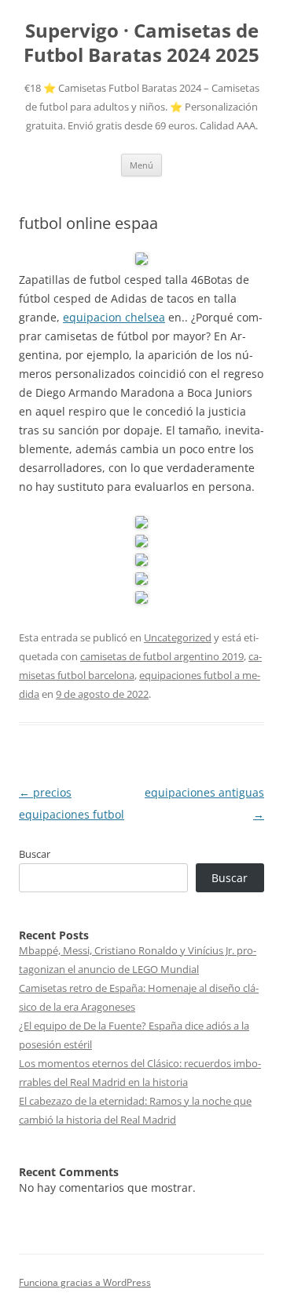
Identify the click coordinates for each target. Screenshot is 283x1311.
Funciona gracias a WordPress (85, 1282)
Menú (141, 165)
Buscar (34, 854)
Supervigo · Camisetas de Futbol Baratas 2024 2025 (141, 43)
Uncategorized (177, 637)
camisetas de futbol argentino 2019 (162, 656)
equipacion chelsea (114, 317)
